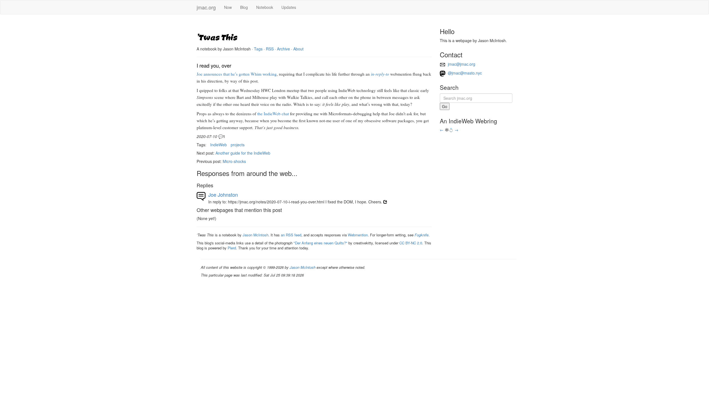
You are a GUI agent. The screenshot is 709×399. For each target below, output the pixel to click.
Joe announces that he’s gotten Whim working (237, 74)
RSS (270, 49)
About (298, 49)
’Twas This (217, 37)
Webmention (358, 234)
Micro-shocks (234, 161)
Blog (244, 7)
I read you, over (214, 65)
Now (228, 7)
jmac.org (206, 7)
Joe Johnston (223, 194)
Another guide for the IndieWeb (242, 153)
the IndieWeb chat (273, 113)
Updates (288, 7)
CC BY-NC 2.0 (410, 242)
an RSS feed (291, 234)
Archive (283, 49)
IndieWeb (218, 144)
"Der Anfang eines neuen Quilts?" (320, 242)
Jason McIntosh (255, 234)
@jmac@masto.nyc (464, 73)
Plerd (232, 247)
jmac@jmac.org (461, 64)
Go (444, 106)
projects (238, 144)
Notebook (264, 7)
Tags (258, 49)
